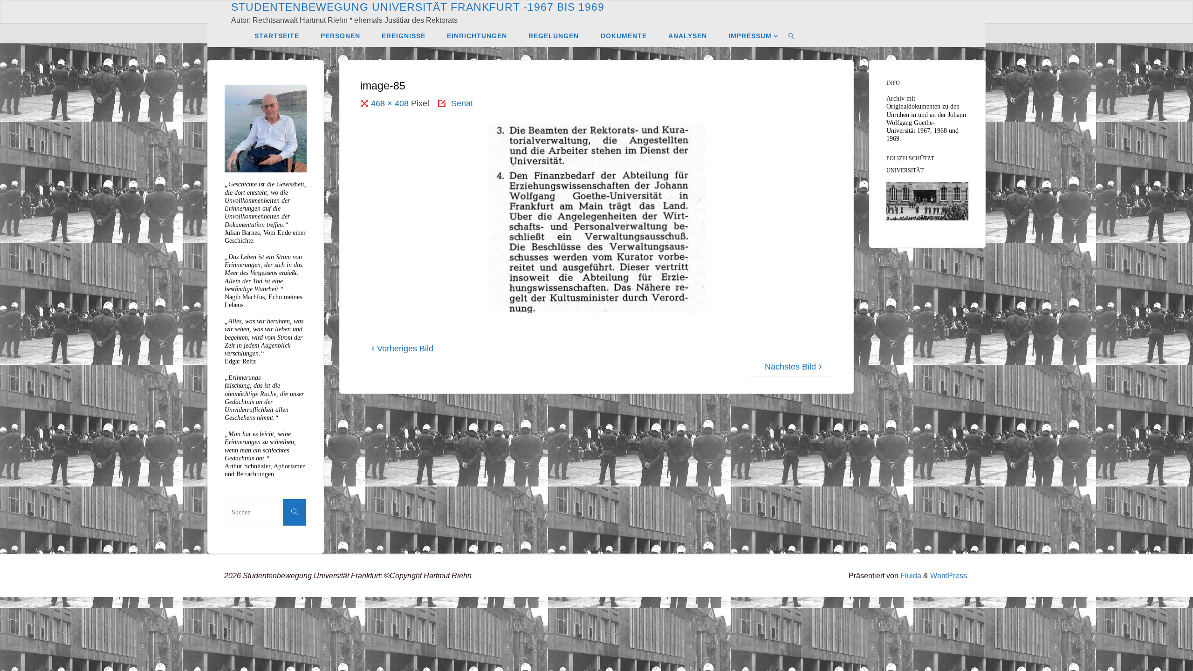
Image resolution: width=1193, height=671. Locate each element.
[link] (791, 35)
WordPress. (949, 575)
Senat (462, 103)
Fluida (909, 575)
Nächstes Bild (790, 366)
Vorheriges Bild (405, 348)
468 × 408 (391, 103)
